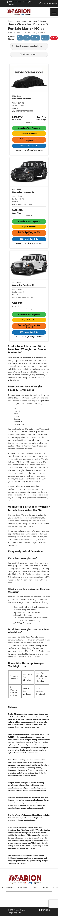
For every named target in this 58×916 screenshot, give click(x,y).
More (28, 122)
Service (36, 888)
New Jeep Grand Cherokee (27, 677)
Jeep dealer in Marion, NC (34, 518)
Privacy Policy (30, 903)
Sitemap (21, 903)
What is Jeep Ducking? (27, 691)
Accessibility (45, 903)
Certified (10, 888)
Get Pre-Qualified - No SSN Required (29, 140)
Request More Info (29, 133)
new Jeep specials (33, 495)
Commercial (23, 888)
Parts (45, 888)
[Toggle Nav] (54, 12)
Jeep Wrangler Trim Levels (40, 691)
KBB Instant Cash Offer (29, 146)
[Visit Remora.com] (44, 911)
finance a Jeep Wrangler (30, 531)
